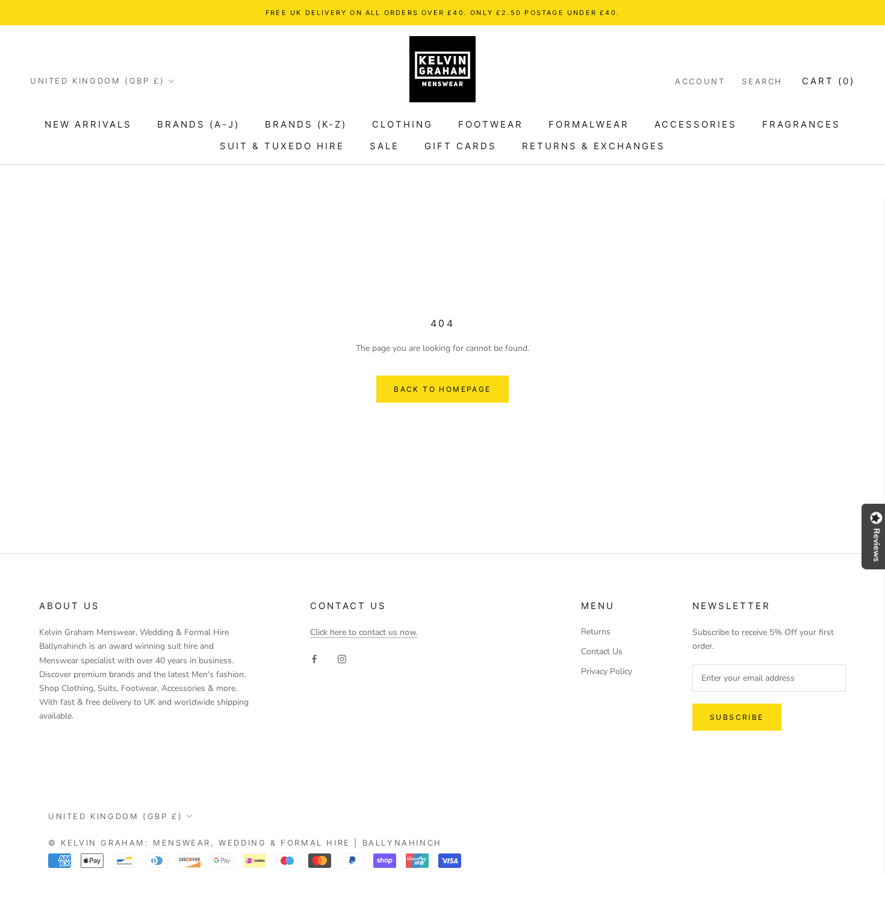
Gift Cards (460, 146)
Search (762, 81)
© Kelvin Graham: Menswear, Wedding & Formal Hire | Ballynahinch (245, 842)
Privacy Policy (606, 671)
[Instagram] (342, 658)
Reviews (876, 545)
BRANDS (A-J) (198, 124)
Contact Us (602, 651)
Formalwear (588, 124)
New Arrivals (88, 124)
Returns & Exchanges (593, 146)
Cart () (828, 81)
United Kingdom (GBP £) (97, 80)
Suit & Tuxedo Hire (282, 146)
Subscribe (737, 717)
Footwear (490, 124)
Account (700, 81)
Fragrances (801, 124)
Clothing (402, 124)
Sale (384, 146)
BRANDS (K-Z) (306, 124)
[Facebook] (314, 658)
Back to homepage (442, 389)
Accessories (695, 124)
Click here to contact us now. (364, 632)
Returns (595, 631)
